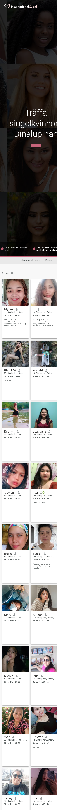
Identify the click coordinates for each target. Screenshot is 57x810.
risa (35, 492)
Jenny (8, 798)
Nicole (8, 676)
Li (34, 309)
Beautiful (36, 747)
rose (7, 737)
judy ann (10, 492)
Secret (37, 554)
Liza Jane (39, 431)
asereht (38, 370)
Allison (38, 615)
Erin (35, 798)
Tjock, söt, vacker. (40, 503)
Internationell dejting (30, 260)
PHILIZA (10, 370)
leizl (36, 676)
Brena (8, 554)
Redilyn (9, 431)
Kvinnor (49, 260)
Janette (38, 737)
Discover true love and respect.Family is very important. (41, 566)
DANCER (7, 381)
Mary (7, 615)
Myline (9, 309)
